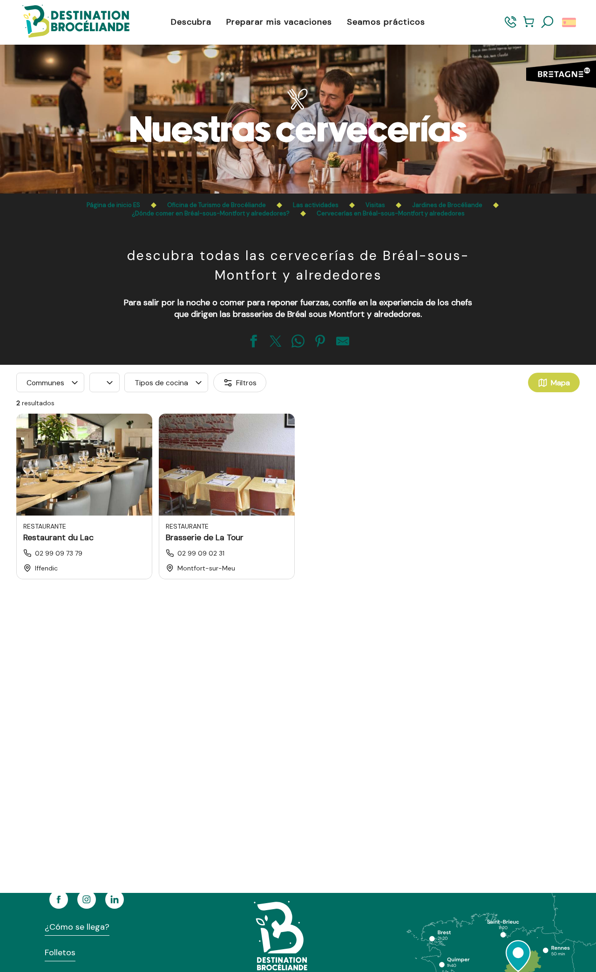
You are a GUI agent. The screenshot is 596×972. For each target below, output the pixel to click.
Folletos (60, 952)
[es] (569, 22)
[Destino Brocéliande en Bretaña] (68, 22)
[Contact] (510, 26)
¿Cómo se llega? (77, 926)
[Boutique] (528, 26)
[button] (547, 22)
